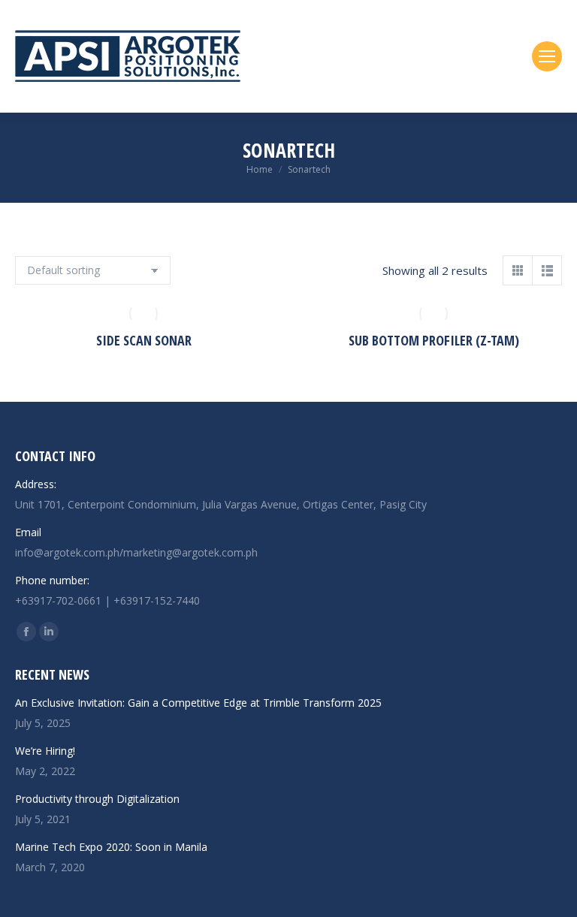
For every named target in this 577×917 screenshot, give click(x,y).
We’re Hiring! (45, 751)
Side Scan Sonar (144, 340)
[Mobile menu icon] (547, 56)
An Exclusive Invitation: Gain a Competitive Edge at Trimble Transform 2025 (198, 702)
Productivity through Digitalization (97, 799)
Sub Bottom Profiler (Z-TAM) (434, 340)
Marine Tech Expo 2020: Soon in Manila (111, 847)
